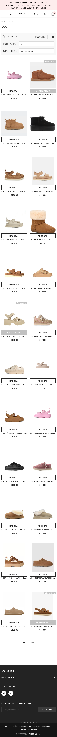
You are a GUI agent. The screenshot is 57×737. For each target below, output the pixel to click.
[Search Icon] (11, 14)
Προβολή (14, 91)
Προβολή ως (40, 37)
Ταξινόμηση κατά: (10, 51)
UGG (11, 21)
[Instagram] (10, 693)
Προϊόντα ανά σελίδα (10, 44)
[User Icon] (45, 14)
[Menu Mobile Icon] (3, 14)
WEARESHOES (28, 13)
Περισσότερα (28, 642)
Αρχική (4, 21)
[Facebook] (3, 693)
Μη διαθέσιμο (43, 91)
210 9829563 (43, 2)
